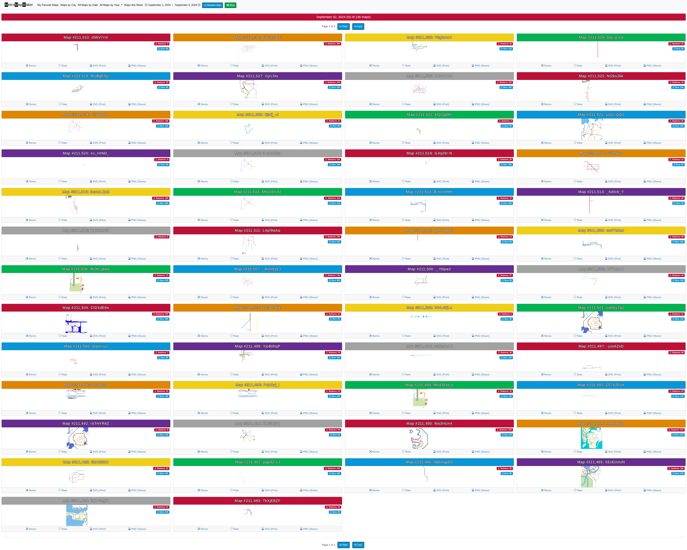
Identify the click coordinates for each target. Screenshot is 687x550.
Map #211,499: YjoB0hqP (257, 346)
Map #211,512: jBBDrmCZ (86, 230)
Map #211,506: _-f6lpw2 (429, 269)
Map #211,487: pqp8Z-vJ (257, 462)
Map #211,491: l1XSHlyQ (257, 423)
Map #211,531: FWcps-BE (257, 37)
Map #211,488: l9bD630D (86, 462)
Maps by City (68, 4)
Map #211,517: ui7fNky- (601, 153)
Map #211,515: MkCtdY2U (257, 192)
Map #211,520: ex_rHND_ (86, 153)
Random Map (213, 5)
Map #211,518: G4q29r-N (429, 153)
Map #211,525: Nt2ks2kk (601, 76)
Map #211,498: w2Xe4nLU (429, 346)
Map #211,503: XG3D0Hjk (257, 308)
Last (359, 26)
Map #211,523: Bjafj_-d (258, 115)
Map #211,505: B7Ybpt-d (601, 269)
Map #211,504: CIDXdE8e (86, 308)
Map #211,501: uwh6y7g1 (601, 308)
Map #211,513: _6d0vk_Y (601, 192)
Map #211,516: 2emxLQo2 (86, 192)
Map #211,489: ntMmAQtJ (601, 423)
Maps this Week (133, 4)
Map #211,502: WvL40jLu (429, 308)
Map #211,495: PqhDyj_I (258, 385)
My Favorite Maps (48, 4)
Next (344, 26)
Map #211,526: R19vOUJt (429, 76)
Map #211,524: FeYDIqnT (86, 115)
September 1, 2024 (159, 4)
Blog (231, 5)
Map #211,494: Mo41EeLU (429, 385)
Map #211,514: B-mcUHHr (429, 192)
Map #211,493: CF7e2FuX (601, 385)
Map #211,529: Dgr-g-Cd (601, 37)
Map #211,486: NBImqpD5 (429, 462)
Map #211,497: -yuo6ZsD (601, 346)
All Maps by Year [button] (110, 4)
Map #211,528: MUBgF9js (86, 76)
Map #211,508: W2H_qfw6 (85, 269)
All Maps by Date (88, 4)
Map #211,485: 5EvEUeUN (601, 462)
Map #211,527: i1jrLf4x (257, 76)
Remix (32, 65)
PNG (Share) (138, 65)
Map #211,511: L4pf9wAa (257, 230)
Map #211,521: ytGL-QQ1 (601, 115)
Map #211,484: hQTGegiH (85, 501)
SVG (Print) (99, 65)
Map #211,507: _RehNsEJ (257, 269)
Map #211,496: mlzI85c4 (86, 385)
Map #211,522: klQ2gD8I (429, 115)
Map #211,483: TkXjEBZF (258, 501)
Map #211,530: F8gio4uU (429, 37)
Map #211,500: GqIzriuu (86, 346)
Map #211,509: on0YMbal (601, 230)
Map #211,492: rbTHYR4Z (86, 423)
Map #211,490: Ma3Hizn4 (429, 423)
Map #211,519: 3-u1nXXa (258, 153)
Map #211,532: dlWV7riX (86, 37)
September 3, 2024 (186, 4)
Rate (64, 65)
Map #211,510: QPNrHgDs (429, 230)
